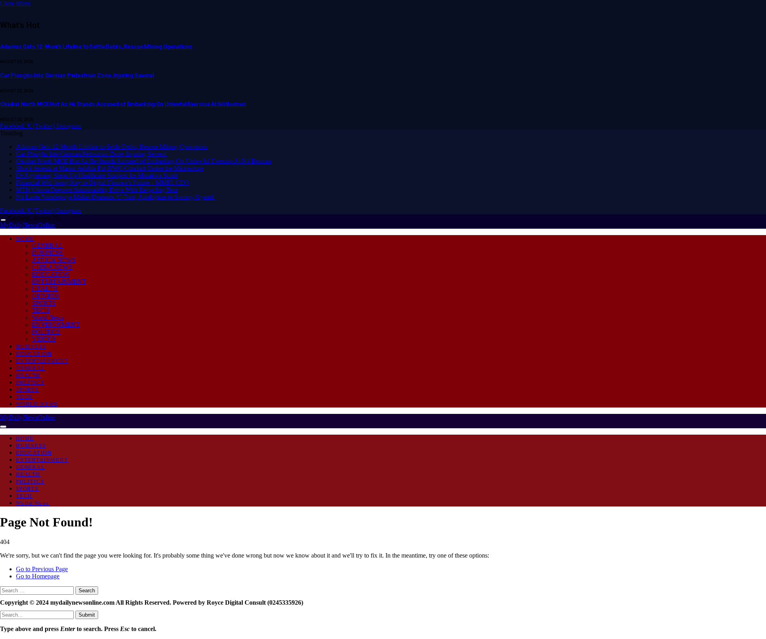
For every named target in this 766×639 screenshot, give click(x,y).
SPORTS (43, 303)
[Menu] (3, 220)
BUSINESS (47, 252)
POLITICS (46, 331)
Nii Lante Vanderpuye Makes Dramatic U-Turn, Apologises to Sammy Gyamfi (115, 197)
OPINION (45, 296)
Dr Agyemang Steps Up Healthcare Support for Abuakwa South (97, 175)
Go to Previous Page (42, 569)
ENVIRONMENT (56, 324)
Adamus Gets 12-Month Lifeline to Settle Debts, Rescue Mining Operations (96, 47)
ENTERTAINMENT (59, 281)
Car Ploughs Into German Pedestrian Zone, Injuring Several (77, 75)
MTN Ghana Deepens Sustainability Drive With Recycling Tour (97, 189)
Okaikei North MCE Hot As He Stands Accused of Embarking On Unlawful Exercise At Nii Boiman (123, 104)
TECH (40, 310)
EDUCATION (50, 274)
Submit (87, 615)
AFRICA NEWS (53, 260)
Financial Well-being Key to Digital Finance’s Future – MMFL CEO (102, 182)
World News (48, 317)
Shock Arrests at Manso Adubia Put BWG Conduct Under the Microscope (109, 168)
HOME (25, 239)
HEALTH (45, 288)
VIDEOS (44, 339)
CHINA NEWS (52, 267)
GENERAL (47, 245)
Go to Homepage (37, 576)
